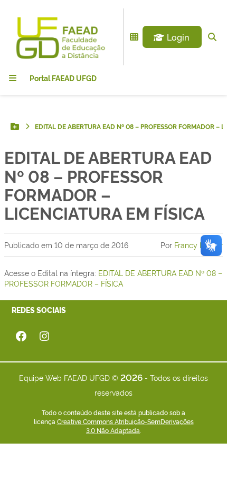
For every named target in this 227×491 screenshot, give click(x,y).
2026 (131, 377)
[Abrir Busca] (212, 36)
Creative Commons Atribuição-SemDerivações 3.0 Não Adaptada (125, 426)
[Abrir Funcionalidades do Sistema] (134, 36)
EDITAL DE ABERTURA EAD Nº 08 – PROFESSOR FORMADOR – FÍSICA (113, 278)
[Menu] (12, 78)
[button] (172, 37)
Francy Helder (198, 245)
